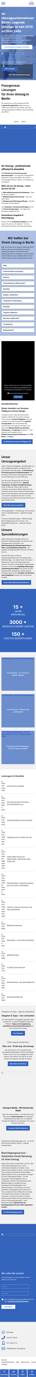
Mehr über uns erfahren (18, 1064)
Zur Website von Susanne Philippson (16, 442)
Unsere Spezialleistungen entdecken (16, 582)
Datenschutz (25, 1362)
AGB (17, 1362)
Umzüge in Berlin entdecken (18, 1128)
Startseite (10, 1362)
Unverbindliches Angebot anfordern (16, 47)
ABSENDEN (8, 1307)
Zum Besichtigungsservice (12, 1212)
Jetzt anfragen (9, 69)
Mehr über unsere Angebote (13, 505)
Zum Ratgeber (18, 1033)
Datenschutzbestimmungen (18, 1301)
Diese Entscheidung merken (18, 393)
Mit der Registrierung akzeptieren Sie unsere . (19, 1300)
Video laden (18, 397)
